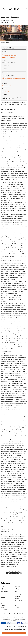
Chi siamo (3, 603)
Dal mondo (3, 597)
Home (2, 13)
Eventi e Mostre (7, 13)
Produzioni (17, 607)
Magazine (17, 588)
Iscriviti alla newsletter (14, 632)
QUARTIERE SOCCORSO (7, 20)
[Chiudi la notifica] (27, 625)
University (17, 603)
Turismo (2, 595)
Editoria (2, 593)
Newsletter (17, 589)
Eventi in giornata (18, 600)
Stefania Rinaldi (6, 91)
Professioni (3, 589)
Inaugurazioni (17, 596)
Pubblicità (3, 605)
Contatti (2, 607)
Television (3, 601)
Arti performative (4, 591)
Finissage (17, 598)
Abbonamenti (17, 586)
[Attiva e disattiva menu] (1, 9)
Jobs (2, 599)
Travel (16, 605)
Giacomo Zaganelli (6, 85)
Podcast (16, 591)
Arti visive (3, 586)
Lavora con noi (4, 609)
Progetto (2, 588)
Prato (13, 13)
